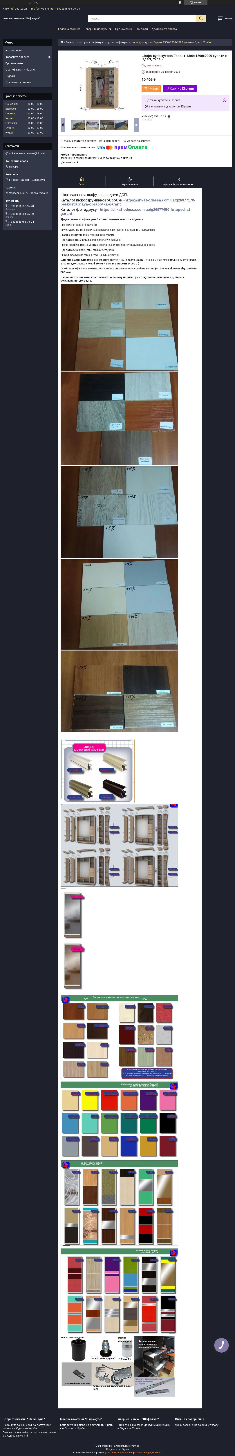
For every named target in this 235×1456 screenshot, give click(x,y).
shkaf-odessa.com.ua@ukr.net (27, 153)
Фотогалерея (14, 50)
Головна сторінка (69, 28)
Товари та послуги (95, 28)
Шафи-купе (97, 42)
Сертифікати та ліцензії (20, 69)
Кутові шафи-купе (117, 42)
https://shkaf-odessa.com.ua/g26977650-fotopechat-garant (126, 212)
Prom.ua (135, 1446)
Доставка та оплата (164, 28)
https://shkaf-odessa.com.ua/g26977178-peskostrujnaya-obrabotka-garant (128, 202)
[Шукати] (201, 18)
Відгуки (10, 76)
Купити (153, 88)
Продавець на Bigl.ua (117, 1449)
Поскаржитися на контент (119, 1452)
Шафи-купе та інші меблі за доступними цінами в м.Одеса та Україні (27, 1426)
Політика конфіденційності (148, 1452)
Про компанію (124, 28)
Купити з (175, 88)
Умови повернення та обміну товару (196, 1424)
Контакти (142, 28)
